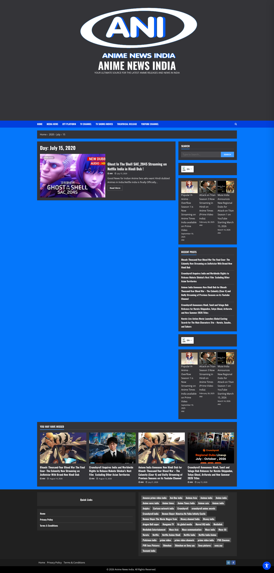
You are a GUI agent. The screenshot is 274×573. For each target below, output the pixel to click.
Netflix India (189, 535)
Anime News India (137, 65)
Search (185, 146)
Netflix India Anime (207, 535)
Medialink (217, 524)
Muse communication (192, 529)
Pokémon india (149, 540)
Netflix (156, 535)
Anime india (221, 498)
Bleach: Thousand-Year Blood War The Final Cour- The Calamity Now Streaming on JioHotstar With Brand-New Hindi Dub (206, 263)
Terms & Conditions (49, 525)
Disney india (208, 519)
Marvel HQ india (203, 524)
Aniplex (146, 508)
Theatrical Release (127, 124)
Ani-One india (176, 498)
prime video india (206, 540)
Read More (116, 188)
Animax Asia (191, 498)
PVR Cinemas (223, 540)
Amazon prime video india (154, 498)
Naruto (146, 535)
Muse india (210, 529)
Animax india (206, 498)
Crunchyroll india (150, 513)
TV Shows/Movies (104, 124)
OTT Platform (69, 124)
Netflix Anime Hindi (171, 535)
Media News (52, 124)
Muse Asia (173, 529)
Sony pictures (204, 545)
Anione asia (203, 503)
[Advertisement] (137, 96)
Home (39, 124)
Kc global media (184, 524)
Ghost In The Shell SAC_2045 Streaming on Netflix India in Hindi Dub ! (72, 175)
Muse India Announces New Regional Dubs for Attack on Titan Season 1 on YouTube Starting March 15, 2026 (226, 210)
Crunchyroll (182, 508)
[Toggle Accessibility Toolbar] (266, 565)
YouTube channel (150, 124)
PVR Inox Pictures (151, 545)
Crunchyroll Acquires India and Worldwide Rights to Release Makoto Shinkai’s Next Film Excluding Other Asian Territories (205, 277)
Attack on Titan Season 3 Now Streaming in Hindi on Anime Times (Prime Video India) (207, 206)
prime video (165, 540)
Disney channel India (190, 519)
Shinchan (167, 545)
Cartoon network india (163, 508)
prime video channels (184, 540)
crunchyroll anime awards (203, 508)
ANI (111, 173)
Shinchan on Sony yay (185, 545)
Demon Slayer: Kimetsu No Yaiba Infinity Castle (184, 513)
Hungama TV (168, 524)
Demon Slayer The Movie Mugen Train (160, 519)
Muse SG (222, 529)
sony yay (218, 545)
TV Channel (85, 124)
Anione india (218, 503)
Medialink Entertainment (154, 529)
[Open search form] (236, 124)
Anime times (168, 503)
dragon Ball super (151, 524)
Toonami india (149, 550)
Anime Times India (186, 503)
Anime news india (151, 503)
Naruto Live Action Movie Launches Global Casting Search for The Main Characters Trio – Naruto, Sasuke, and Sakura (206, 322)
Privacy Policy (46, 519)
